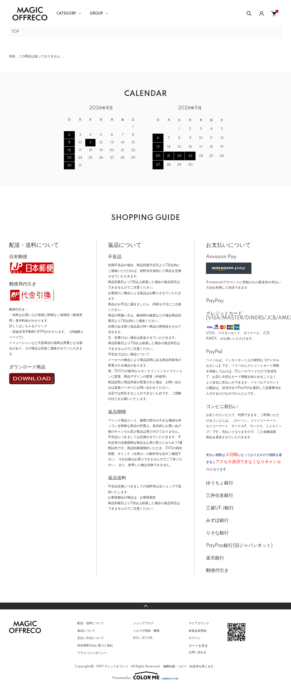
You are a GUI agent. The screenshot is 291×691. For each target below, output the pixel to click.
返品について (86, 630)
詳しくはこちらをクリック (28, 326)
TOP (15, 32)
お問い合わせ (197, 652)
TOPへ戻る (145, 606)
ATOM (147, 638)
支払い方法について (90, 638)
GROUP (96, 13)
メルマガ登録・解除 (146, 630)
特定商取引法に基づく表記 (95, 645)
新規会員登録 (197, 630)
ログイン (195, 638)
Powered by (121, 678)
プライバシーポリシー (92, 653)
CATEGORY (66, 13)
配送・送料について (90, 623)
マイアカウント (199, 623)
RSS (136, 638)
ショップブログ (143, 623)
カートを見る (198, 645)
